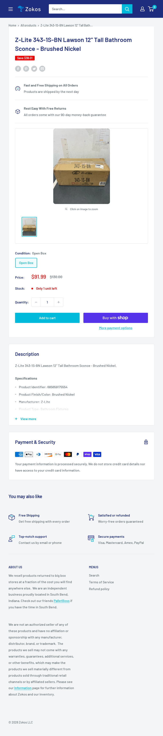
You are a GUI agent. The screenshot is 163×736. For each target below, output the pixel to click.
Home (12, 25)
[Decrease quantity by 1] (36, 302)
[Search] (127, 9)
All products (28, 25)
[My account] (142, 9)
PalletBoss (62, 601)
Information (23, 688)
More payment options (115, 328)
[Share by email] (42, 68)
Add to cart (47, 318)
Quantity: (22, 302)
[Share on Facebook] (18, 68)
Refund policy (99, 589)
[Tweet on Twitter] (34, 68)
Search (94, 575)
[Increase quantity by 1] (58, 302)
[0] (151, 8)
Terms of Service (101, 582)
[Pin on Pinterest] (26, 68)
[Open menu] (10, 9)
